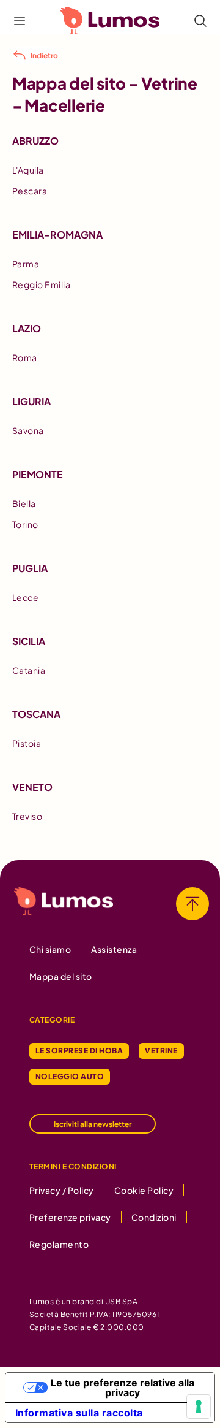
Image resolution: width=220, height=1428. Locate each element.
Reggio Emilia (41, 284)
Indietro (44, 55)
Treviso (27, 816)
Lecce (25, 597)
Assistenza (114, 949)
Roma (24, 357)
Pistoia (26, 743)
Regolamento (59, 1244)
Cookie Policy (144, 1190)
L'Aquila (28, 169)
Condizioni (154, 1217)
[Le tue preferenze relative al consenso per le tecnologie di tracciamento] (198, 1406)
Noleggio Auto (69, 1076)
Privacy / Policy (61, 1190)
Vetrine (161, 1050)
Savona (28, 430)
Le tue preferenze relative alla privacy (122, 1387)
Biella (24, 503)
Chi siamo (50, 949)
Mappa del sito (60, 976)
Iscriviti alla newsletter (92, 1124)
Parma (25, 263)
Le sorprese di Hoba (79, 1050)
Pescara (29, 190)
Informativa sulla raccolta (79, 1413)
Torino (25, 524)
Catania (28, 670)
